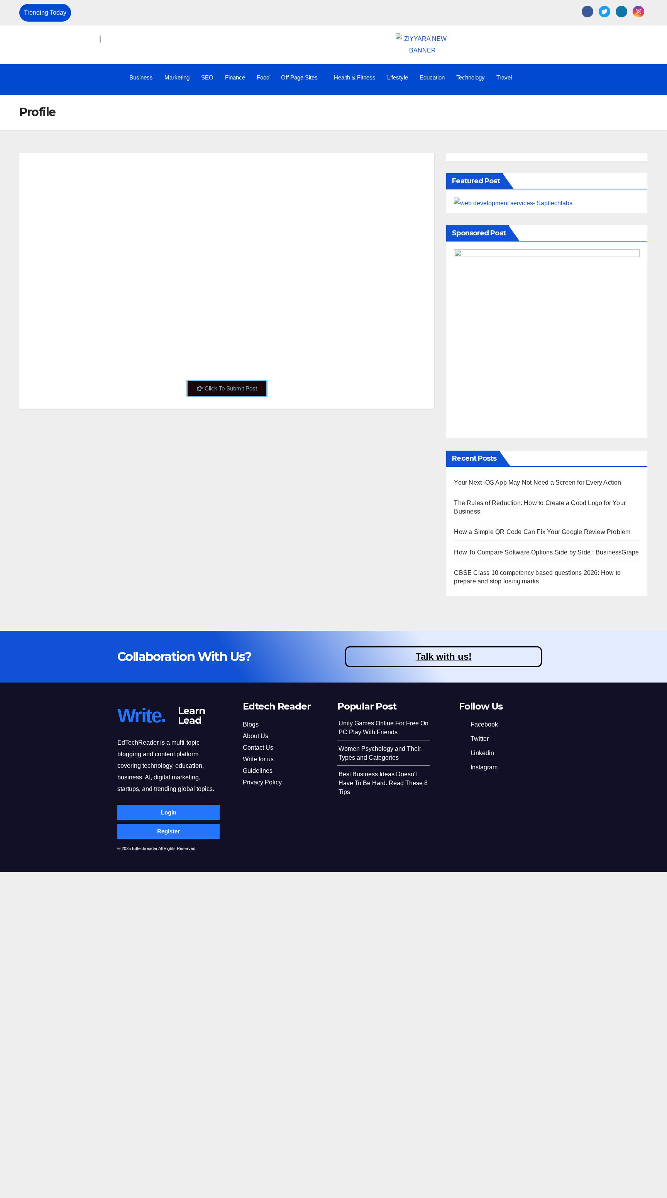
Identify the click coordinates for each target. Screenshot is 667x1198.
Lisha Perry (155, 176)
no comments (207, 340)
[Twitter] (604, 11)
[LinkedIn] (621, 11)
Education (432, 77)
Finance (235, 77)
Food (263, 77)
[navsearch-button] (642, 77)
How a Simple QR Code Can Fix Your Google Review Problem (542, 532)
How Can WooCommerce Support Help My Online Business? (208, 251)
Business (141, 77)
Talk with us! (444, 656)
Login (168, 812)
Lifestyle (397, 77)
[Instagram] (638, 11)
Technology (470, 77)
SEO (207, 77)
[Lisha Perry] (82, 160)
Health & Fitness (355, 77)
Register (168, 831)
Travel (504, 77)
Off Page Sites (299, 77)
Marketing (177, 77)
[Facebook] (587, 11)
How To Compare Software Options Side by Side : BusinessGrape (546, 552)
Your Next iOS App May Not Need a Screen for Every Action (157, 12)
